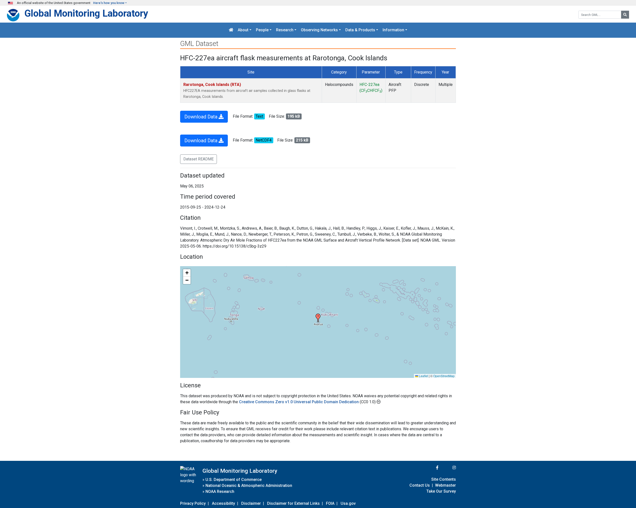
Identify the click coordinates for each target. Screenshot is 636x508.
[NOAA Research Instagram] (447, 467)
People (262, 30)
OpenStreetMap (444, 376)
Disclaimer (251, 503)
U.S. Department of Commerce (233, 479)
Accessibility (223, 503)
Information (393, 30)
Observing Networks (319, 30)
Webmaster (445, 485)
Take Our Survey (441, 491)
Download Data (201, 117)
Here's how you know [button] (108, 3)
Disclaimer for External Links (293, 503)
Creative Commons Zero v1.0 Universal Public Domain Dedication (299, 401)
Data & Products (360, 30)
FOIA (330, 503)
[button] (318, 318)
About (243, 30)
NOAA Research (219, 491)
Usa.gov (348, 503)
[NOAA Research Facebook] (430, 467)
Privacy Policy (193, 503)
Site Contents (443, 479)
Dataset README (198, 159)
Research (284, 30)
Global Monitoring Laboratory (86, 13)
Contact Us (419, 485)
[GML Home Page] (231, 30)
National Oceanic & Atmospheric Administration (248, 485)
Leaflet (423, 376)
